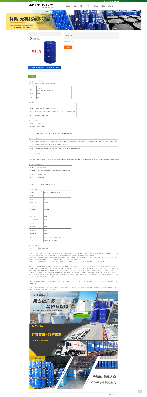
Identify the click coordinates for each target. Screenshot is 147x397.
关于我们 (75, 6)
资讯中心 (89, 6)
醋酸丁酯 (111, 394)
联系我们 (103, 6)
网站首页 (68, 6)
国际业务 (96, 6)
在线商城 (110, 6)
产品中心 (82, 6)
